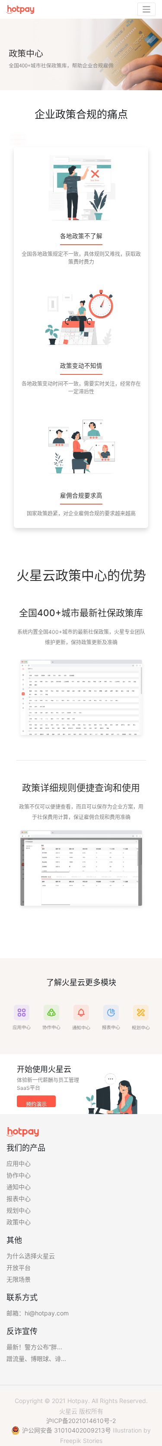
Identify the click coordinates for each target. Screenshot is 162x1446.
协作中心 (18, 1175)
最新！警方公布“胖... (34, 1347)
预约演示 (36, 1104)
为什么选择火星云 (30, 1255)
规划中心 (18, 1210)
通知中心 (18, 1186)
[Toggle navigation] (146, 9)
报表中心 (18, 1198)
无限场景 (18, 1279)
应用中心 (18, 1163)
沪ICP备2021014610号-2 (81, 1420)
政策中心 (18, 1222)
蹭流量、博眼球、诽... (36, 1358)
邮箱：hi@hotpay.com (37, 1313)
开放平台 (18, 1267)
